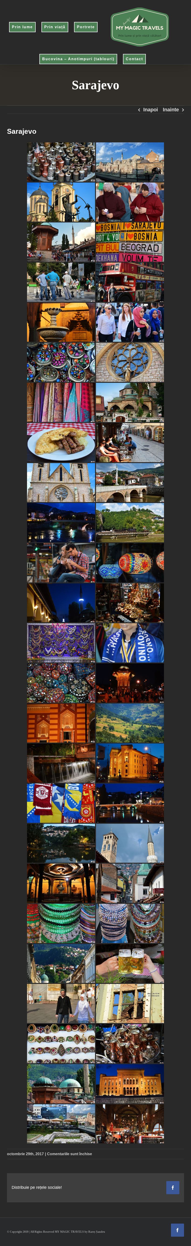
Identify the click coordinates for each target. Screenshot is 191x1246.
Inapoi (150, 110)
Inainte (171, 110)
